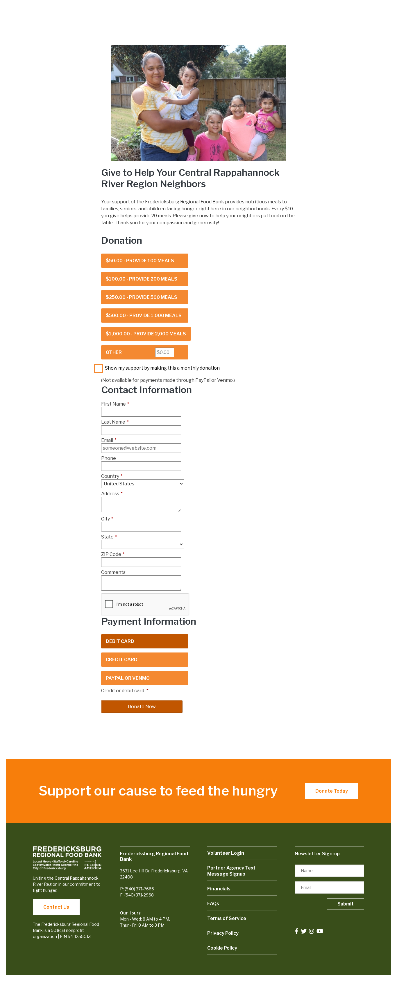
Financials (218, 889)
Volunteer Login (225, 853)
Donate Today (331, 791)
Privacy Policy (223, 933)
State (109, 537)
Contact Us (56, 907)
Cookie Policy (222, 948)
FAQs (213, 903)
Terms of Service (226, 918)
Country (112, 476)
